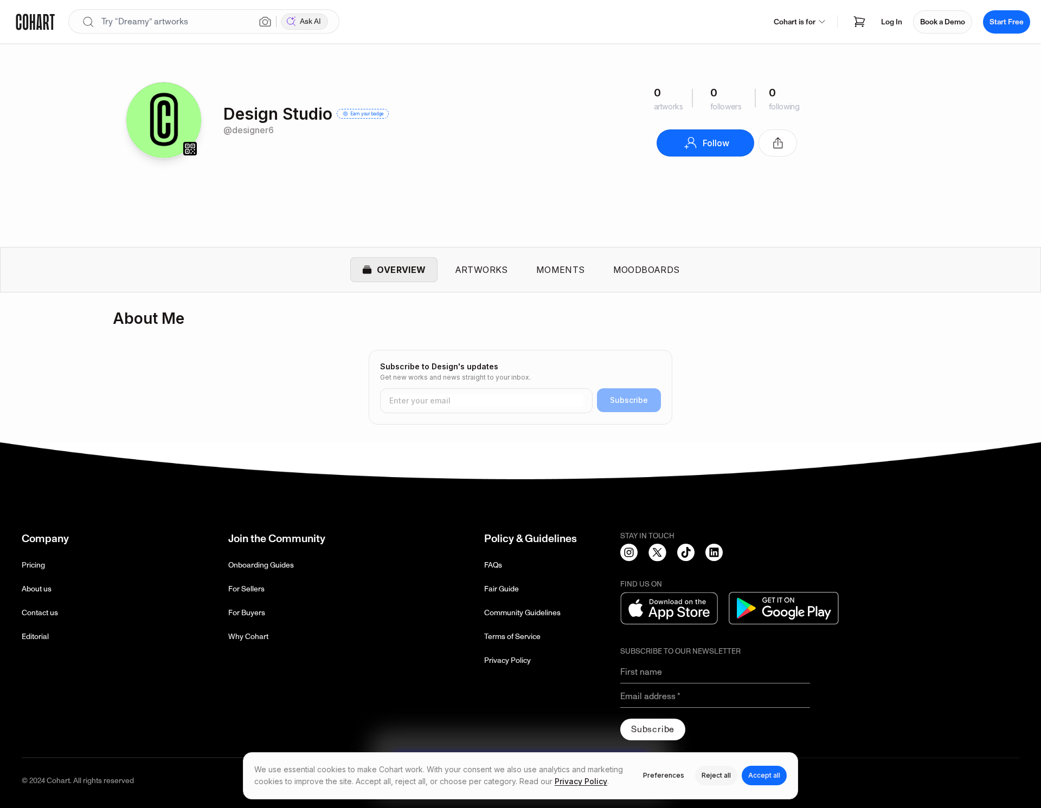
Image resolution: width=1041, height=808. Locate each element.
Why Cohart (248, 636)
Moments (560, 269)
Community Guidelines (522, 613)
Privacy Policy (507, 660)
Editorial (35, 636)
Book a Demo (942, 22)
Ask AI (310, 21)
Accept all (764, 775)
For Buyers (246, 613)
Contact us (40, 613)
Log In (891, 22)
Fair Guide (501, 589)
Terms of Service (512, 636)
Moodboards (646, 269)
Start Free (1006, 22)
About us (37, 589)
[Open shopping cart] (859, 21)
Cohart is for (794, 22)
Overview (401, 269)
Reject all (716, 775)
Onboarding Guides (261, 565)
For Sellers (246, 589)
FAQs (493, 565)
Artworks (481, 269)
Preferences (663, 775)
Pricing (33, 565)
